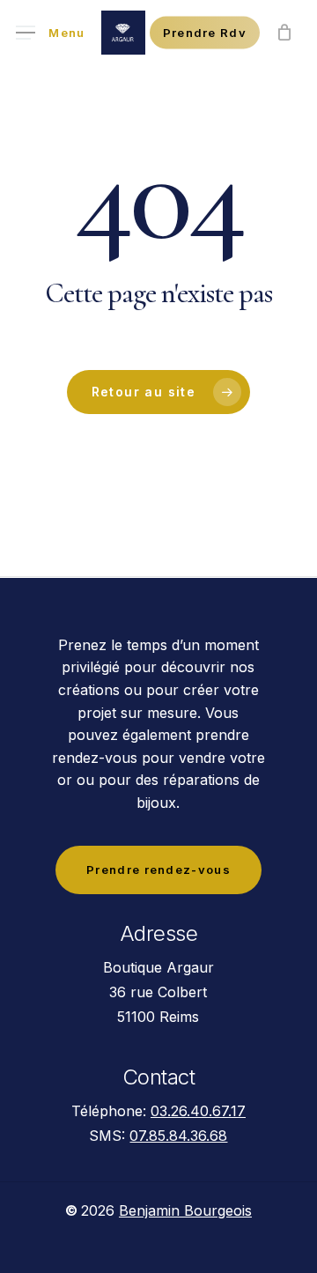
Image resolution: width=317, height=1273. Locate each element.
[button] (50, 33)
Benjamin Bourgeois (185, 1210)
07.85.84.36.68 (178, 1135)
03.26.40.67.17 (198, 1111)
